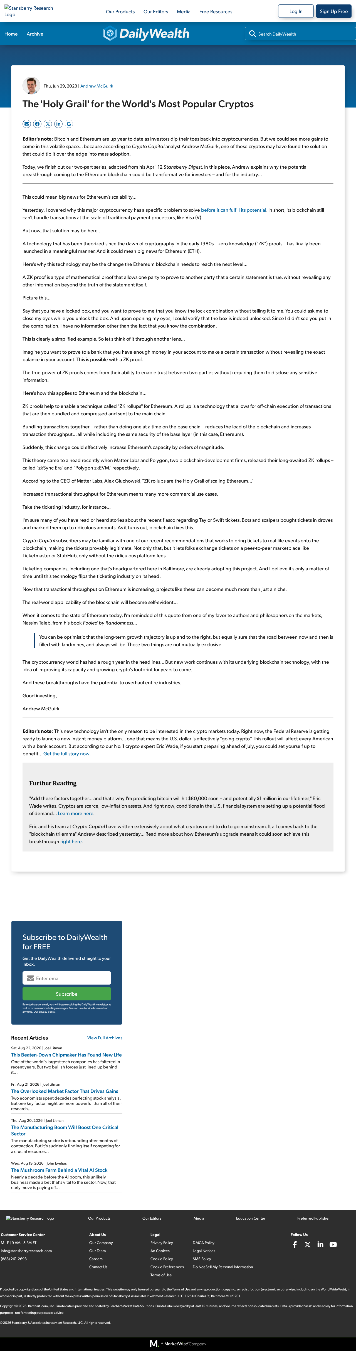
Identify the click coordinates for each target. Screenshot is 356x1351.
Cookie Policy (161, 1258)
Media (184, 11)
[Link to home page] (32, 11)
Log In (296, 11)
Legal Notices (204, 1250)
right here (70, 841)
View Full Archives (104, 1037)
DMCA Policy (203, 1242)
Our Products (120, 11)
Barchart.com (38, 1306)
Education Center (250, 1218)
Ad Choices (160, 1250)
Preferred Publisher (313, 1218)
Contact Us (98, 1266)
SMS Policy (202, 1258)
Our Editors (156, 11)
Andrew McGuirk (96, 86)
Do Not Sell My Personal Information (223, 1266)
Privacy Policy (161, 1242)
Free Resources (215, 11)
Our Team (97, 1250)
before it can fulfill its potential (233, 209)
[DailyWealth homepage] (146, 33)
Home (11, 33)
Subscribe (67, 993)
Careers (96, 1258)
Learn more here (75, 813)
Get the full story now (66, 753)
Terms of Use (161, 1274)
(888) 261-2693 (14, 1258)
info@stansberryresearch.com (26, 1250)
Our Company (101, 1242)
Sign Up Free (334, 11)
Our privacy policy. (45, 1011)
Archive (35, 33)
